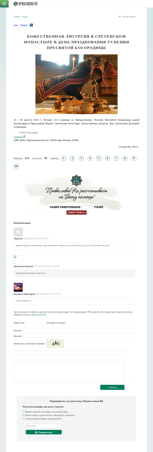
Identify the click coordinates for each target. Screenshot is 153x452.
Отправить (112, 387)
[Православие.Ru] (25, 3)
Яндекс (38, 322)
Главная (17, 16)
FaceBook (27, 322)
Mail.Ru (43, 322)
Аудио (25, 16)
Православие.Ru (38, 314)
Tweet (16, 25)
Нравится (23, 25)
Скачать (18, 136)
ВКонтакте (33, 322)
